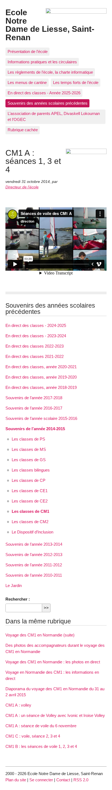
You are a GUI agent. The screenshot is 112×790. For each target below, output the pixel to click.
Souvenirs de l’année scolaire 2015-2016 (41, 418)
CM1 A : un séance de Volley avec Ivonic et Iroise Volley (55, 715)
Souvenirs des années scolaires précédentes (48, 103)
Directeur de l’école (22, 187)
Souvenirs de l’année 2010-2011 (33, 575)
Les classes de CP (28, 480)
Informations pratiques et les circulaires (42, 62)
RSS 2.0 (80, 779)
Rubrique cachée (23, 129)
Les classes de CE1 (30, 490)
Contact (63, 779)
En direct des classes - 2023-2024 (35, 335)
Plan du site (15, 779)
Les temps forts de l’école (75, 82)
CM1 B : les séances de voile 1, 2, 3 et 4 (41, 746)
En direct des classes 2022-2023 (34, 346)
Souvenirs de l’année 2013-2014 (33, 544)
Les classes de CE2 (30, 501)
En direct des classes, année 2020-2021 (41, 366)
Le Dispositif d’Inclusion (32, 532)
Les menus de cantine (27, 82)
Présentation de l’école (28, 51)
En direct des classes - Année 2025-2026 (44, 92)
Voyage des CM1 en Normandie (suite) (39, 635)
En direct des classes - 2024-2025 (35, 325)
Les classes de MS (29, 449)
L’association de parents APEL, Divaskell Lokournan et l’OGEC (54, 116)
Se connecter (41, 779)
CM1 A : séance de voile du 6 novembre (40, 725)
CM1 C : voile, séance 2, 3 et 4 (32, 736)
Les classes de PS (28, 439)
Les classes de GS (29, 459)
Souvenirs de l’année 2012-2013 (33, 554)
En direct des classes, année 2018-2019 (41, 387)
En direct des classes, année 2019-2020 (41, 377)
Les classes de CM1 (30, 511)
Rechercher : (17, 599)
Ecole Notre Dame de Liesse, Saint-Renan (49, 25)
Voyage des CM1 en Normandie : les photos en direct (52, 662)
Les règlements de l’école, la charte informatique (50, 72)
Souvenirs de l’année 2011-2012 (33, 565)
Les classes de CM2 (30, 521)
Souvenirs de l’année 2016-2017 (33, 408)
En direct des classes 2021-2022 (34, 356)
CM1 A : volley (18, 705)
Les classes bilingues (31, 470)
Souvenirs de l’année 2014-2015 (35, 428)
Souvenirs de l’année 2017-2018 (33, 397)
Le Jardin (13, 585)
